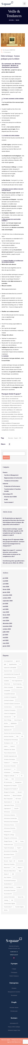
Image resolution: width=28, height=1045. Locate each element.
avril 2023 (5, 640)
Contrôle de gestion (9, 700)
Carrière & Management (11, 475)
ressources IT (7, 867)
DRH (17, 736)
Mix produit (18, 798)
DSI (22, 736)
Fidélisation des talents (9, 749)
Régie (20, 870)
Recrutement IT (7, 857)
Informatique (16, 772)
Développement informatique (11, 739)
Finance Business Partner (10, 752)
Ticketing (6, 900)
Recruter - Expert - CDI (14, 438)
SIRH (13, 874)
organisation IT (7, 808)
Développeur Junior (8, 743)
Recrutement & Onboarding (10, 851)
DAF (15, 716)
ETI (17, 743)
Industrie (5, 483)
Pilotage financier (8, 841)
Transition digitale (19, 907)
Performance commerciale (10, 818)
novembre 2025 (7, 595)
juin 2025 (5, 603)
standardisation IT (8, 884)
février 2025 (6, 615)
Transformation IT (8, 907)
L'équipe (14, 968)
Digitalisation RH (8, 730)
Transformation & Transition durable (12, 490)
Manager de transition (9, 792)
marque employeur (17, 795)
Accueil (11, 20)
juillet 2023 (6, 632)
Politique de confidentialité (18, 1040)
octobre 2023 (7, 629)
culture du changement (10, 713)
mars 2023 (6, 643)
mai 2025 (5, 606)
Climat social (7, 684)
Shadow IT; (6, 874)
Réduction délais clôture (10, 870)
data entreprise (18, 720)
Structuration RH (8, 893)
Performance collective (9, 815)
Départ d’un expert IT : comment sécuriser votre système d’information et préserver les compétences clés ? (12, 553)
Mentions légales (5, 1040)
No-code (17, 802)
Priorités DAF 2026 (8, 844)
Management (18, 782)
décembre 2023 (7, 623)
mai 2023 (5, 637)
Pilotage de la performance (10, 838)
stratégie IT (19, 887)
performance (7, 811)
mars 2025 (6, 612)
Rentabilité (20, 861)
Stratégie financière (8, 887)
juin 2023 (5, 634)
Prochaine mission (14, 1007)
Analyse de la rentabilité (10, 667)
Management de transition (10, 785)
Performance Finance (9, 825)
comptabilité (7, 690)
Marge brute (7, 795)
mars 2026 (6, 586)
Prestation (14, 988)
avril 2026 (5, 584)
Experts (6, 746)
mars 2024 (6, 620)
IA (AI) (6, 499)
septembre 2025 (8, 601)
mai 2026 (5, 581)
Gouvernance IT (7, 769)
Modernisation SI (8, 802)
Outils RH (16, 808)
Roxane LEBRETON (10, 50)
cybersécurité (7, 716)
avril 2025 (5, 609)
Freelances (15, 762)
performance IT (7, 831)
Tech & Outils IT (9, 502)
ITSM (12, 779)
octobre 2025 (7, 598)
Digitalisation (14, 723)
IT (17, 775)
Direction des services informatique (12, 733)
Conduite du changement (10, 697)
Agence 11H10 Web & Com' (14, 1042)
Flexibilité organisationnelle (10, 756)
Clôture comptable (8, 687)
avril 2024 (5, 618)
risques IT (20, 867)
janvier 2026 (6, 592)
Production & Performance (12, 486)
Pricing (21, 841)
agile (5, 664)
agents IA (18, 661)
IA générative (7, 772)
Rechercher (6, 457)
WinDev (6, 910)
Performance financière (9, 828)
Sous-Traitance (7, 877)
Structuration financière (9, 890)
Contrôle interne (8, 707)
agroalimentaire (13, 664)
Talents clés (20, 897)
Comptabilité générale (9, 693)
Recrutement (14, 995)
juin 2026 (5, 578)
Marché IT (20, 792)
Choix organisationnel (17, 680)
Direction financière (8, 736)
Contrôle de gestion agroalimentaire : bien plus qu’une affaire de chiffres (14, 562)
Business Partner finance (10, 677)
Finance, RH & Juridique (14, 1026)
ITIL (22, 775)
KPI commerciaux (8, 782)
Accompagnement (8, 661)
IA (14, 769)
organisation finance (9, 805)
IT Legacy (6, 779)
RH (14, 867)
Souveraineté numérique (10, 880)
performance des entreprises (11, 821)
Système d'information (9, 897)
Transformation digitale (9, 903)
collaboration (19, 687)
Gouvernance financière (10, 766)
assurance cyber (8, 671)
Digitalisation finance (9, 726)
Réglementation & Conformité (13, 478)
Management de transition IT (11, 789)
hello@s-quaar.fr (14, 954)
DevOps (6, 723)
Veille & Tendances (14, 976)
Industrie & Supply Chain (14, 1030)
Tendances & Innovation (11, 481)
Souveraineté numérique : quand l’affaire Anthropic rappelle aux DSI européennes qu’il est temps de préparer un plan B (13, 532)
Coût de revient (18, 707)
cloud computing (17, 684)
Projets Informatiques (9, 848)
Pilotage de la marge (9, 834)
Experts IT (12, 746)
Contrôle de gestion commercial (12, 703)
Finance (5, 472)
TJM (12, 900)
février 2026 (6, 589)
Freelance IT (7, 762)
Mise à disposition (8, 798)
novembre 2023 (7, 626)
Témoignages (14, 972)
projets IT (19, 848)
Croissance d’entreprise (9, 710)
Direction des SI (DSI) (10, 496)
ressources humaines (9, 864)
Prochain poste (14, 1011)
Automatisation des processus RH (12, 674)
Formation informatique (9, 759)
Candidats (6, 680)
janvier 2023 (6, 646)
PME (16, 841)
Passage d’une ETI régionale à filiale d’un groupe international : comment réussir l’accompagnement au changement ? (13, 543)
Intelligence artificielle (9, 775)
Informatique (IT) (8, 494)
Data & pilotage (7, 720)
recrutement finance (9, 854)
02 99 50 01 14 (14, 951)
